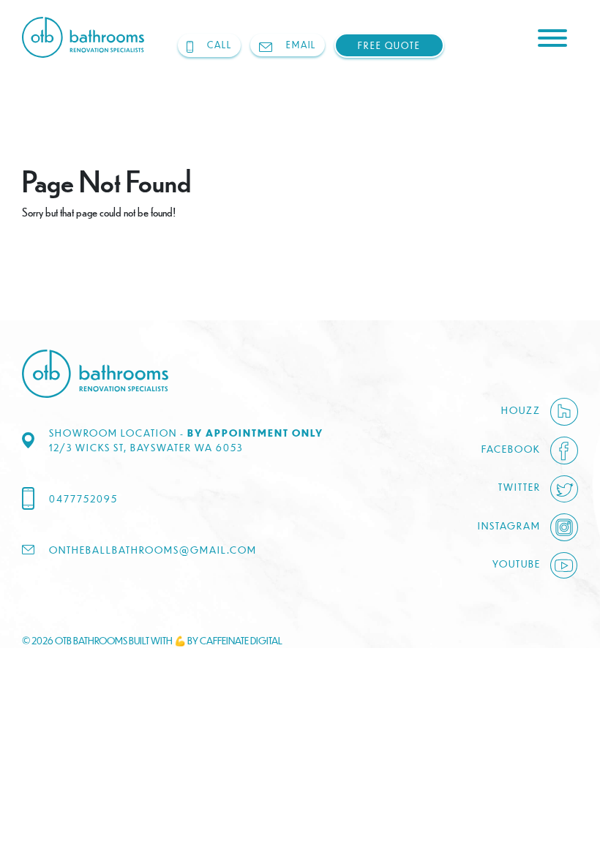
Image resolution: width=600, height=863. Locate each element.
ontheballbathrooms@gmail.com (153, 549)
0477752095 (83, 498)
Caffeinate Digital (241, 640)
